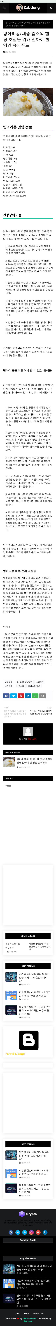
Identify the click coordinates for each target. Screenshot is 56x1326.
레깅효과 (9, 947)
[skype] (24, 1232)
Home (17, 1313)
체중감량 (20, 686)
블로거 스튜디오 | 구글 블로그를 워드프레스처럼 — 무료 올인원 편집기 (34, 1010)
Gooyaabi (28, 1321)
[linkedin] (45, 1232)
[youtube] (38, 1232)
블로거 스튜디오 (12, 944)
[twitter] (17, 1232)
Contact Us (38, 1313)
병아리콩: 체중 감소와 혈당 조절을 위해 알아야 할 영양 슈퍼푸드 (34, 761)
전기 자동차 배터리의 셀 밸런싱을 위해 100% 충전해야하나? (34, 977)
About (27, 1313)
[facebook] (11, 1232)
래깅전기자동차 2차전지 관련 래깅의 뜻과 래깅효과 (39, 946)
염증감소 (8, 686)
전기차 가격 (12, 951)
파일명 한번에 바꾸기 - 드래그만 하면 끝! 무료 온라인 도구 (34, 994)
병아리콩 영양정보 (24, 682)
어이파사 (32, 738)
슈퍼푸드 (40, 682)
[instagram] (31, 1232)
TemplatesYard (29, 1318)
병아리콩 (12, 23)
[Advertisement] (28, 895)
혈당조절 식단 (34, 686)
